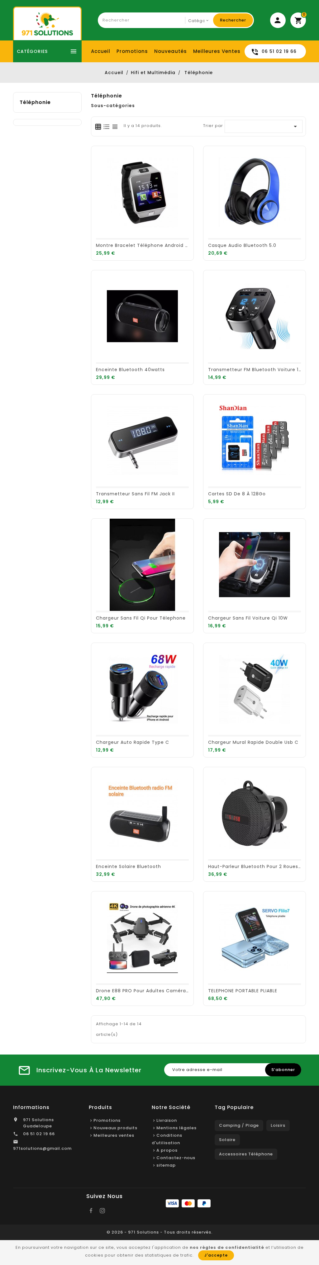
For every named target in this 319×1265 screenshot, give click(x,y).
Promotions (132, 51)
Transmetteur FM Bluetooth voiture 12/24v (260, 369)
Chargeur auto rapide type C (132, 742)
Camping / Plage (239, 1125)
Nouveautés (170, 51)
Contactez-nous (175, 1158)
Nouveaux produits (115, 1128)
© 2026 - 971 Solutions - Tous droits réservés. (159, 1232)
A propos (167, 1150)
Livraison (166, 1120)
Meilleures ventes (216, 51)
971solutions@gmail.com (42, 1148)
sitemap (166, 1165)
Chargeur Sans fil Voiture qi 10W (248, 618)
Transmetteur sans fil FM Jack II (135, 494)
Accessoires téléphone (246, 1154)
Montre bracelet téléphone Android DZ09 (147, 245)
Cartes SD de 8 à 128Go (237, 494)
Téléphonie (35, 102)
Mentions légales (176, 1128)
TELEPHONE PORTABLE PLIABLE (242, 991)
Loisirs (278, 1125)
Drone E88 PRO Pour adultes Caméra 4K (145, 991)
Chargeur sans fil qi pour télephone (141, 618)
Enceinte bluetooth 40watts (130, 369)
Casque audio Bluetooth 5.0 (242, 245)
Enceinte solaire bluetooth (128, 866)
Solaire (227, 1140)
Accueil (100, 51)
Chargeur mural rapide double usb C (253, 742)
